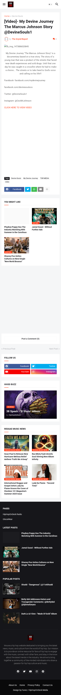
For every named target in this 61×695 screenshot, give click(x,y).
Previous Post (9, 349)
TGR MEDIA (44, 178)
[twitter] (24, 671)
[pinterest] (43, 671)
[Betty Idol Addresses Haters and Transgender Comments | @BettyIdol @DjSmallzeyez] (11, 603)
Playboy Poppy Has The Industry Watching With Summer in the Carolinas (15, 229)
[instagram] (36, 671)
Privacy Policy (34, 685)
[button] (4, 4)
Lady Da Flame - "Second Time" (43, 484)
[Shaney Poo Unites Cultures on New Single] (11, 566)
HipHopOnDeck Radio (12, 514)
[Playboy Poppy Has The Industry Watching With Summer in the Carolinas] (16, 216)
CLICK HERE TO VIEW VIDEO (18, 107)
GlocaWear (7, 519)
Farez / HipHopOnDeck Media (35, 690)
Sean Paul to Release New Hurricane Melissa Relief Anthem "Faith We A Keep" (16, 456)
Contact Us (47, 685)
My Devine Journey (30, 178)
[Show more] (47, 189)
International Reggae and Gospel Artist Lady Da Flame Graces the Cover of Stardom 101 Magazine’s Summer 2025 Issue (16, 488)
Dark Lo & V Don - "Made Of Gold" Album (39, 614)
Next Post (53, 349)
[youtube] (30, 671)
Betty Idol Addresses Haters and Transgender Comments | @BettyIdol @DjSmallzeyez (38, 602)
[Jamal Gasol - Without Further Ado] (11, 551)
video (7, 182)
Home (7, 16)
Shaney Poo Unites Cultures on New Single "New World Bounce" (14, 259)
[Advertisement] (30, 143)
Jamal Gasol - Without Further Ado (42, 228)
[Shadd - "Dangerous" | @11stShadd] (11, 588)
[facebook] (18, 671)
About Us (13, 685)
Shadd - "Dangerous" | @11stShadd (37, 585)
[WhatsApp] (34, 189)
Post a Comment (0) (30, 339)
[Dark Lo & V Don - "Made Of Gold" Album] (11, 617)
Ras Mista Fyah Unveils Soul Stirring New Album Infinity (43, 456)
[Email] (40, 189)
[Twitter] (28, 189)
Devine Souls (17, 16)
